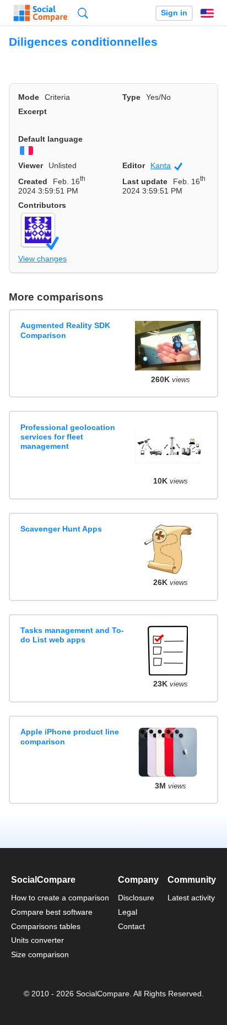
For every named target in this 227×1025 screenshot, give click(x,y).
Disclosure (136, 897)
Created (32, 181)
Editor (133, 165)
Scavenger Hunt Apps (61, 528)
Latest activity (191, 897)
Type (131, 97)
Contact (131, 926)
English (207, 13)
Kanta (166, 165)
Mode (28, 97)
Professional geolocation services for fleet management (67, 437)
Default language (50, 139)
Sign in (174, 13)
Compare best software (52, 912)
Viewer (30, 165)
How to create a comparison (60, 897)
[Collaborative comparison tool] (40, 13)
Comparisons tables (45, 926)
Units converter (37, 940)
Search (83, 13)
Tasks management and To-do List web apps (72, 635)
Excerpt (32, 111)
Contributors (42, 205)
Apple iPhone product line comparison (69, 736)
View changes (42, 258)
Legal (127, 912)
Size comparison (40, 954)
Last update (144, 181)
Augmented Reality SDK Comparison (65, 330)
